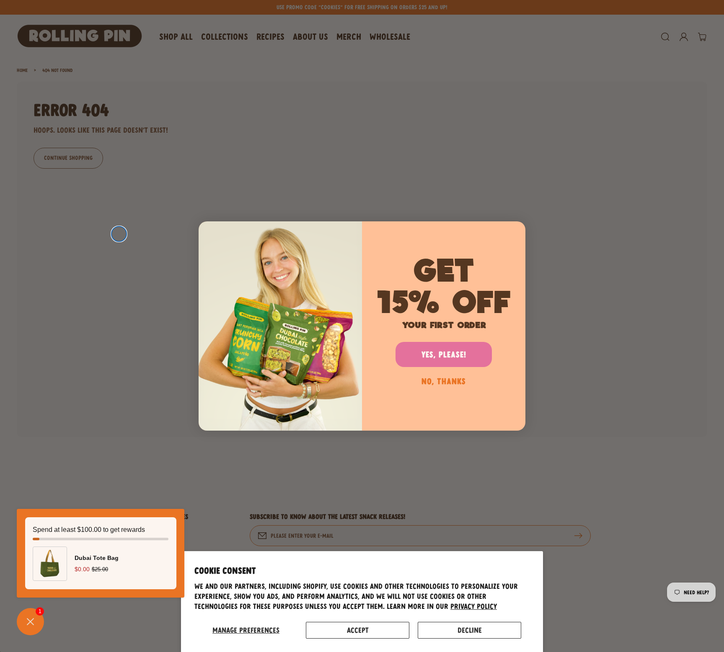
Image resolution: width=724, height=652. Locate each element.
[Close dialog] (119, 233)
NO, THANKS (443, 381)
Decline (470, 630)
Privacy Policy (473, 606)
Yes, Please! (443, 354)
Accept (358, 630)
